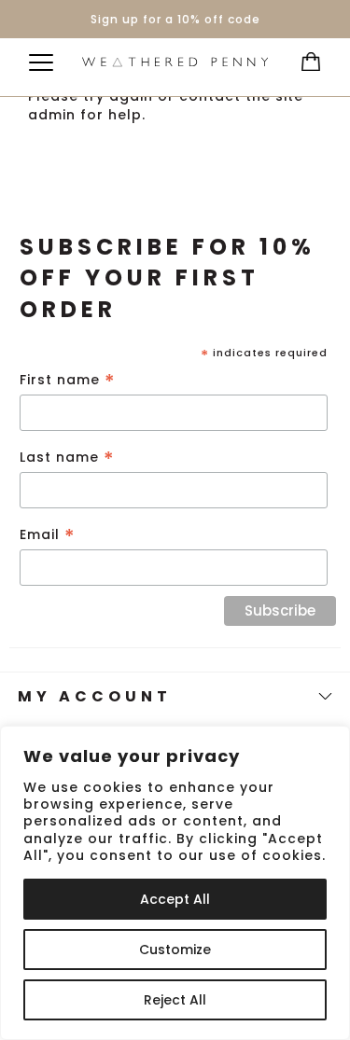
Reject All (175, 1000)
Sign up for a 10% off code (175, 19)
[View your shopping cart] (306, 55)
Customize (175, 949)
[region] (175, 883)
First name (68, 380)
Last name (67, 457)
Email (48, 535)
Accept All (175, 899)
